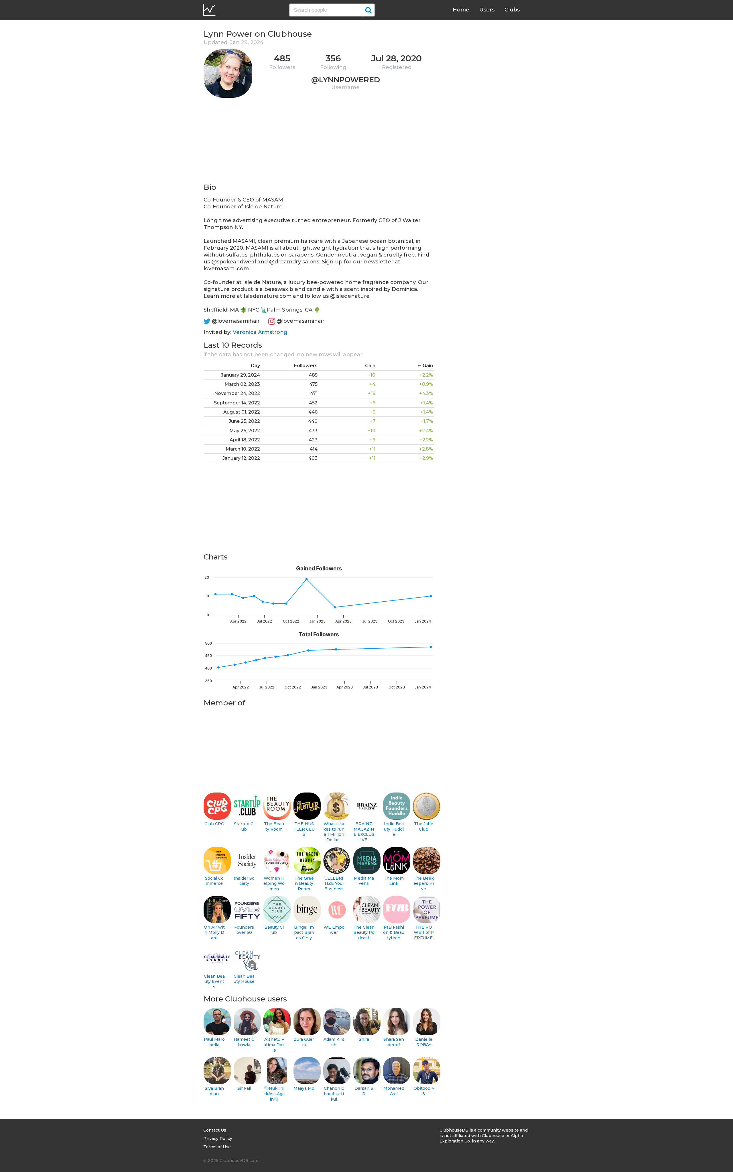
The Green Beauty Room (304, 883)
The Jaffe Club (423, 826)
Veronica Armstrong (260, 332)
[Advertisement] (319, 142)
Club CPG (214, 823)
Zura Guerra (304, 1042)
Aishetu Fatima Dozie (274, 1044)
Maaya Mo (303, 1088)
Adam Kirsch (334, 1042)
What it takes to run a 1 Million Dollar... (333, 831)
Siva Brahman (214, 1091)
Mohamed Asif (393, 1091)
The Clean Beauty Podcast (364, 932)
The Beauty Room (274, 826)
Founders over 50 (244, 930)
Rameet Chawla (244, 1042)
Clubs (512, 10)
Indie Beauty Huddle (394, 829)
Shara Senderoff (393, 1042)
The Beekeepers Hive (423, 883)
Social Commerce (214, 881)
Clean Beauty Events (214, 981)
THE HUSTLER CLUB (304, 829)
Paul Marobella (214, 1042)
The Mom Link (394, 881)
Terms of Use (217, 1146)
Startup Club (244, 826)
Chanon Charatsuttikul (334, 1093)
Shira (364, 1039)
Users (486, 10)
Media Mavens (364, 881)
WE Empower (334, 930)
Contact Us (214, 1130)
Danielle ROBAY (423, 1042)
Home (461, 10)
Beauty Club (274, 930)
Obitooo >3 (423, 1091)
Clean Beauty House (244, 979)
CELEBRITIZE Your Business (334, 883)
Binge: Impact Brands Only (304, 932)
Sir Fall (244, 1088)
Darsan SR (363, 1091)
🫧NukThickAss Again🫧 (274, 1093)
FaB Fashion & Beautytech (393, 932)
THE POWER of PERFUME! (424, 932)
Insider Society (244, 881)
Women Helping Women (274, 883)
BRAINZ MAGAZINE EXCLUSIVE (364, 831)
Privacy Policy (217, 1138)
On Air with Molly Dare (214, 932)
